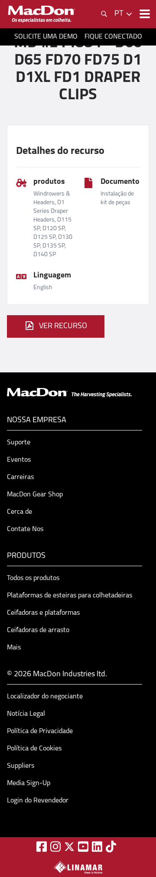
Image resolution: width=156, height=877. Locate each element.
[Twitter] (69, 846)
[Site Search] (104, 14)
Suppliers (20, 766)
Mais (14, 647)
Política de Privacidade (40, 731)
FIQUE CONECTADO (113, 36)
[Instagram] (55, 846)
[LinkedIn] (97, 846)
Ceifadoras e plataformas (43, 613)
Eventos (19, 459)
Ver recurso (63, 326)
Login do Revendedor (37, 800)
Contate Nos (25, 529)
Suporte (18, 442)
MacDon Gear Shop (35, 494)
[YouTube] (83, 846)
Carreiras (20, 477)
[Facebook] (41, 846)
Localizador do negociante (45, 696)
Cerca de (19, 512)
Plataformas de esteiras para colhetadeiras (69, 595)
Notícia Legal (26, 714)
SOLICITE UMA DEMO (46, 36)
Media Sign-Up (28, 783)
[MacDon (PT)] (41, 14)
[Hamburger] (144, 14)
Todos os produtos (33, 578)
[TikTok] (111, 846)
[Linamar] (78, 867)
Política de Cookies (34, 748)
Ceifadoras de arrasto (38, 630)
